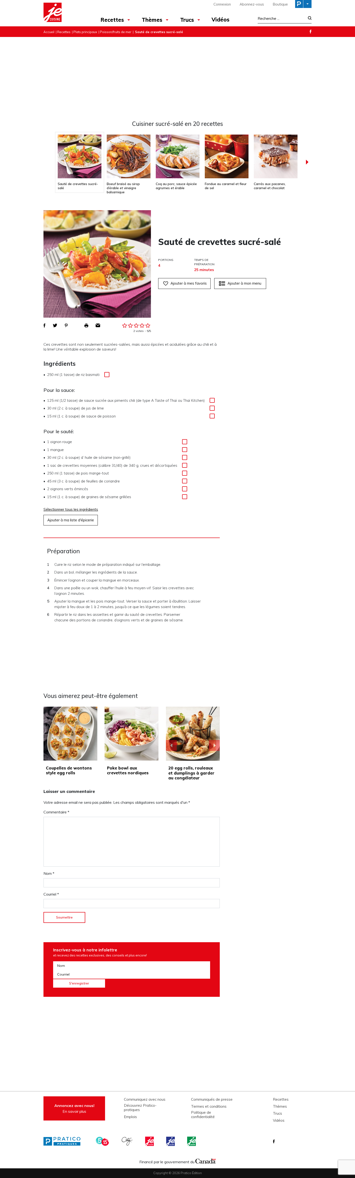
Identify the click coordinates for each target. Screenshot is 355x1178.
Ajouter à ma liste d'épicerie (70, 520)
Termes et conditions (209, 1106)
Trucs (187, 19)
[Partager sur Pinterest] (66, 325)
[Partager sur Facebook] (44, 325)
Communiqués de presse (212, 1099)
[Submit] (308, 18)
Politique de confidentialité (203, 1114)
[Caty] (128, 1141)
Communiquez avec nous (144, 1099)
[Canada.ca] (205, 1161)
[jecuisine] (150, 1141)
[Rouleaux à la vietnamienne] (193, 734)
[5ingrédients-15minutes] (103, 1141)
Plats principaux (85, 32)
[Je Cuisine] (64, 13)
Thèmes (152, 19)
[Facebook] (311, 31)
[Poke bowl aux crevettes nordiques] (131, 734)
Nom (48, 873)
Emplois (130, 1117)
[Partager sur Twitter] (55, 325)
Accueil (48, 32)
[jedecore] (171, 1141)
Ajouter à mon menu (244, 283)
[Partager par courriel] (98, 325)
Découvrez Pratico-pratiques (140, 1107)
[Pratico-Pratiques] (64, 1141)
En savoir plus (74, 1108)
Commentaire (56, 812)
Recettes (112, 19)
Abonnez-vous (252, 4)
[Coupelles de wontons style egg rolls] (70, 734)
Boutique (280, 4)
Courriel (51, 894)
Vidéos (220, 19)
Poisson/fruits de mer (115, 32)
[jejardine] (192, 1141)
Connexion (222, 4)
